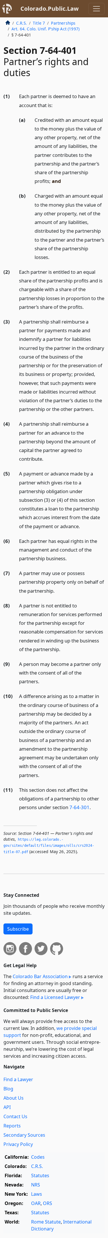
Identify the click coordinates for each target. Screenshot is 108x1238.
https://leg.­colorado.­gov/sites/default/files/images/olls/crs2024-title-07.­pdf (48, 845)
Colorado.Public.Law (49, 8)
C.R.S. (21, 23)
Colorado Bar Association (40, 976)
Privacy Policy (18, 1144)
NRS (35, 1185)
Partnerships (63, 23)
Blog (8, 1088)
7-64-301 (79, 807)
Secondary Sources (24, 1135)
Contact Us (15, 1116)
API (7, 1107)
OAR (36, 1203)
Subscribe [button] (18, 929)
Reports (12, 1126)
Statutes (40, 1175)
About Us (13, 1098)
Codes (38, 1157)
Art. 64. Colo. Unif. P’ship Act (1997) (45, 29)
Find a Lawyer (18, 1079)
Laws (36, 1194)
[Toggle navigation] (96, 8)
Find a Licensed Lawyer (55, 997)
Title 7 (39, 23)
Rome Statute (46, 1222)
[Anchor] (56, 104)
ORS (47, 1203)
